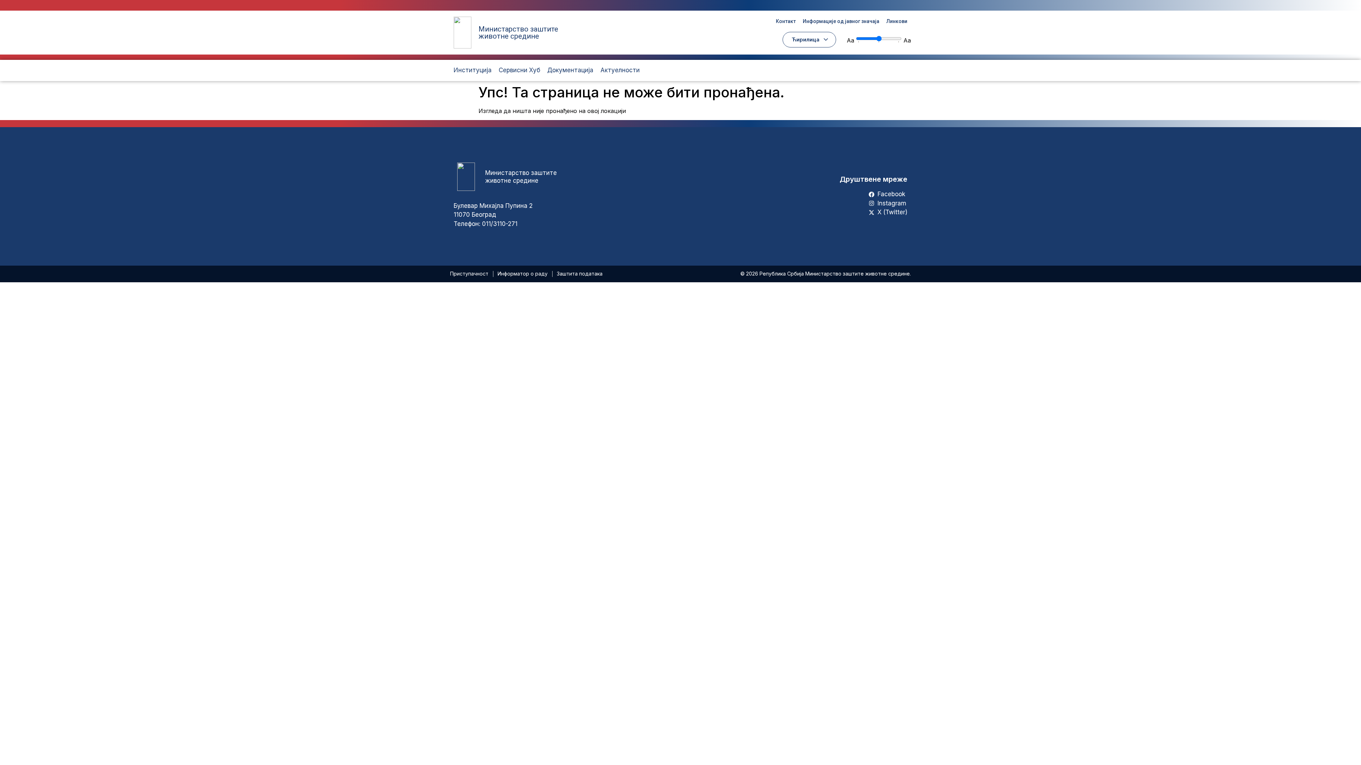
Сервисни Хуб (519, 70)
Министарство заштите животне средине (518, 32)
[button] (809, 39)
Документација (570, 70)
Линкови (896, 21)
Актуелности (620, 70)
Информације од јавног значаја (841, 21)
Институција (473, 70)
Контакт (786, 21)
